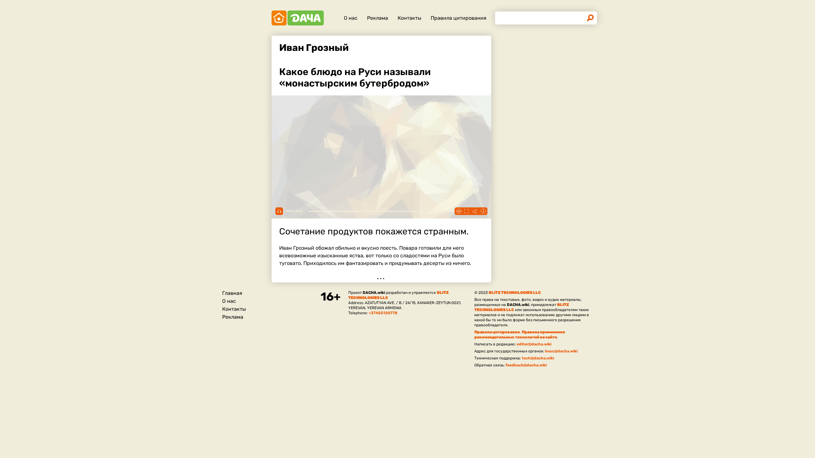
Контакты (409, 18)
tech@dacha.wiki (538, 358)
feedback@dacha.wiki (526, 365)
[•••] (381, 171)
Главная (232, 293)
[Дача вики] (298, 17)
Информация (483, 211)
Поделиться (475, 211)
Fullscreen (467, 211)
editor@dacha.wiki (534, 344)
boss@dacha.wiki (561, 351)
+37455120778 (383, 313)
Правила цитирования (458, 18)
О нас (351, 18)
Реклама (377, 18)
